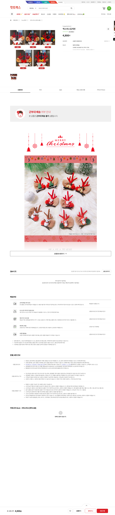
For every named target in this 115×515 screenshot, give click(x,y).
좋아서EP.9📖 (71, 14)
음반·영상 (27, 14)
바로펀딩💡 (61, 14)
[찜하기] (70, 511)
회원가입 (83, 2)
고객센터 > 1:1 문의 (66, 364)
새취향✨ (19, 14)
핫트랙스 (32, 8)
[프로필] (109, 8)
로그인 (88, 2)
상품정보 (20, 90)
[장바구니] (103, 8)
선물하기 (78, 511)
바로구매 (102, 511)
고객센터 (109, 2)
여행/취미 (15, 20)
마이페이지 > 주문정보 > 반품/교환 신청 (35, 364)
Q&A (60, 90)
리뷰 (40, 90)
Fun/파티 (24, 20)
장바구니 (90, 511)
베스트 (43, 14)
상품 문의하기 (106, 271)
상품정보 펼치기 (59, 254)
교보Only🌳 (81, 14)
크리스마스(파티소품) (35, 20)
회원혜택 (93, 2)
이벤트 (54, 14)
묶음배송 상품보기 (90, 49)
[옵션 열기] (86, 505)
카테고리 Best (101, 90)
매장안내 (104, 2)
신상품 (49, 14)
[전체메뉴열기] (12, 14)
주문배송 (99, 2)
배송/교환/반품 (81, 90)
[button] (108, 29)
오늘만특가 (35, 14)
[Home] (10, 20)
